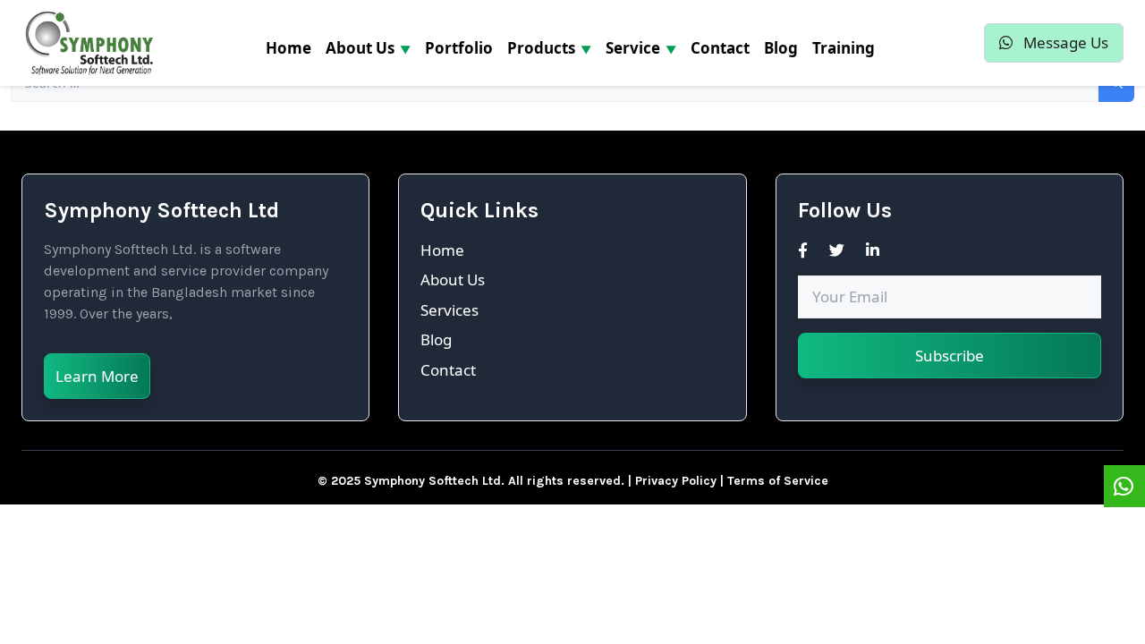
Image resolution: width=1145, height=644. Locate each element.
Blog (436, 339)
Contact (448, 370)
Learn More (97, 376)
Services (449, 310)
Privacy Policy (676, 480)
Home (442, 250)
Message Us (1064, 42)
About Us (452, 279)
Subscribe (949, 355)
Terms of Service (777, 480)
